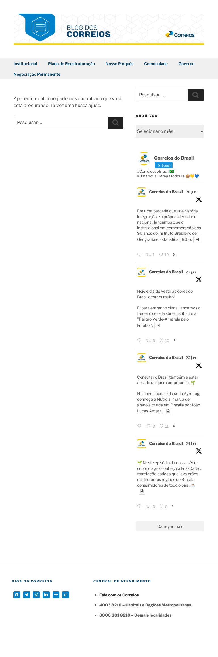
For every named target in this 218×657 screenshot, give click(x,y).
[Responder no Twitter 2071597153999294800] (140, 340)
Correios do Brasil (166, 191)
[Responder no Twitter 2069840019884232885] (140, 506)
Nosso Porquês (119, 63)
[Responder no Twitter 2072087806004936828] (140, 255)
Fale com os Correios (119, 594)
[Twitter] (26, 595)
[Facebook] (17, 595)
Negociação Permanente (37, 74)
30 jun (191, 192)
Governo (186, 63)
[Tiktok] (65, 595)
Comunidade (156, 63)
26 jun (191, 358)
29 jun (191, 272)
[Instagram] (36, 595)
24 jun (191, 443)
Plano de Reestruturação (71, 63)
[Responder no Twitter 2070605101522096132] (140, 426)
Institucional (25, 63)
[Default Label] (46, 595)
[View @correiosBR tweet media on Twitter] (196, 239)
